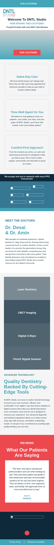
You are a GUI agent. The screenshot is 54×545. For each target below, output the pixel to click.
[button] (18, 505)
